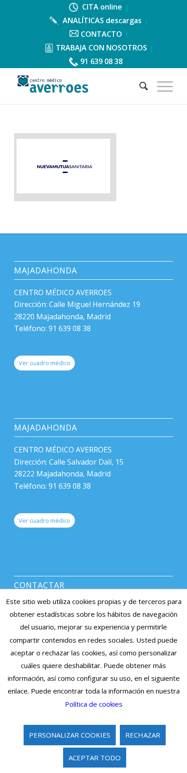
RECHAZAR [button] (142, 734)
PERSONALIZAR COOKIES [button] (69, 734)
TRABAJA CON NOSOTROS (101, 48)
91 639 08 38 (101, 61)
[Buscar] (139, 86)
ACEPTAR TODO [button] (95, 757)
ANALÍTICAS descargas (101, 20)
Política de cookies (94, 704)
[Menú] (160, 86)
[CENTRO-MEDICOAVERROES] (77, 86)
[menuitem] (95, 8)
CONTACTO (101, 34)
